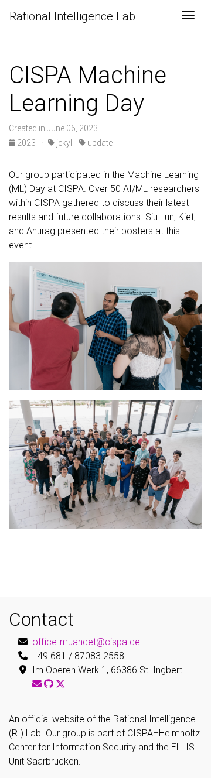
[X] (60, 684)
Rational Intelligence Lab (72, 16)
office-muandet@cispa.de (86, 641)
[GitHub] (48, 684)
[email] (37, 684)
